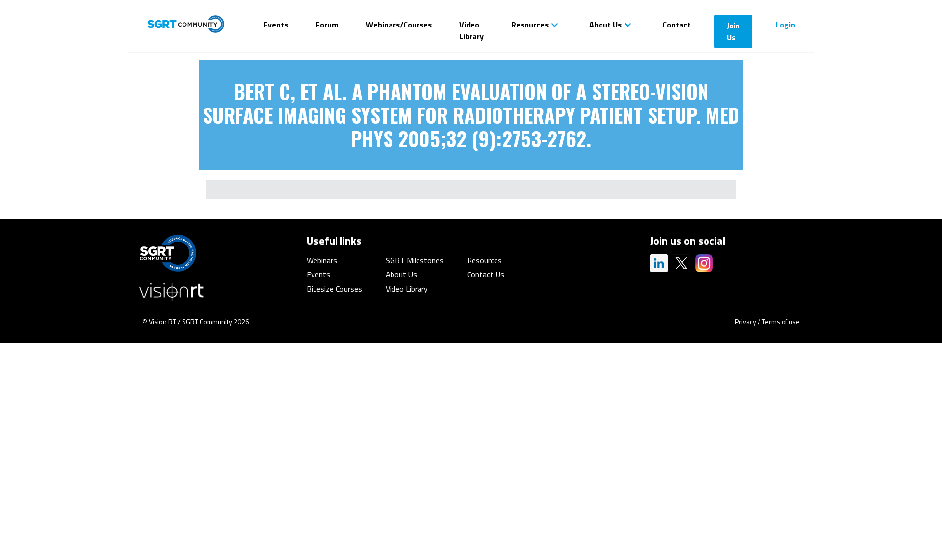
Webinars (322, 260)
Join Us (733, 31)
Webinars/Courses (399, 24)
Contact (676, 24)
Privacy (745, 321)
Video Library (471, 30)
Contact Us (485, 274)
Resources (530, 24)
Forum (327, 24)
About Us (605, 24)
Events (275, 24)
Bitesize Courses (334, 289)
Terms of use (781, 321)
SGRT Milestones (415, 260)
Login (785, 24)
